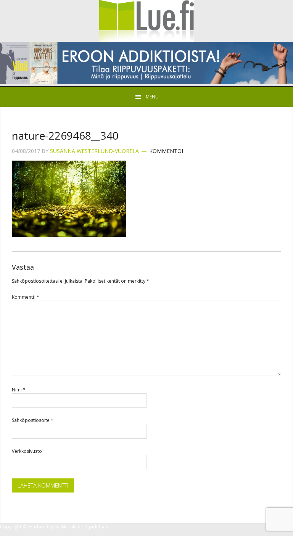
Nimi (19, 389)
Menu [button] (152, 96)
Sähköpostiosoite (32, 420)
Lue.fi (146, 21)
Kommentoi (166, 151)
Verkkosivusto (27, 451)
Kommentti (25, 297)
